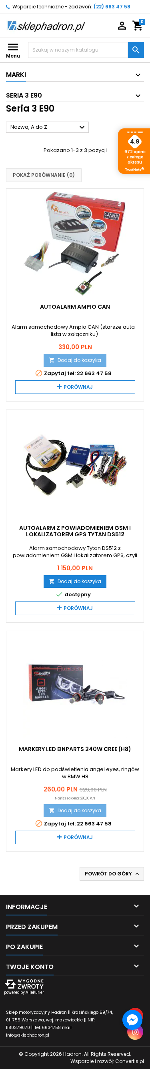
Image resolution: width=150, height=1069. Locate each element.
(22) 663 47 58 (112, 6)
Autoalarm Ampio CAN (75, 307)
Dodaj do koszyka (75, 360)
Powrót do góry (112, 873)
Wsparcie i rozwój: (107, 1061)
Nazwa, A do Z (48, 127)
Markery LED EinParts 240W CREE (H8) (75, 749)
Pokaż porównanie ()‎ (44, 175)
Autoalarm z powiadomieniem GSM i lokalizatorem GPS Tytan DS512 (75, 531)
